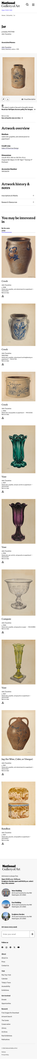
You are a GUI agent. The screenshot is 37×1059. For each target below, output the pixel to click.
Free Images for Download (10, 1013)
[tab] (7, 230)
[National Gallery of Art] (18, 867)
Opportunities (6, 1003)
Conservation (6, 1024)
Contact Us (5, 965)
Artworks (9, 15)
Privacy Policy (5, 1054)
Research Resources (9, 202)
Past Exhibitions (7, 1036)
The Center (5, 1020)
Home (3, 15)
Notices (4, 1052)
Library (4, 1028)
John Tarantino (6, 47)
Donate (4, 999)
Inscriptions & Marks (10, 195)
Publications (6, 1039)
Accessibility (6, 986)
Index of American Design (10, 148)
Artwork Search (7, 1016)
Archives (4, 1032)
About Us (5, 958)
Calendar (5, 979)
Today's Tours (6, 982)
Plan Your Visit (6, 975)
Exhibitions (5, 990)
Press (3, 962)
